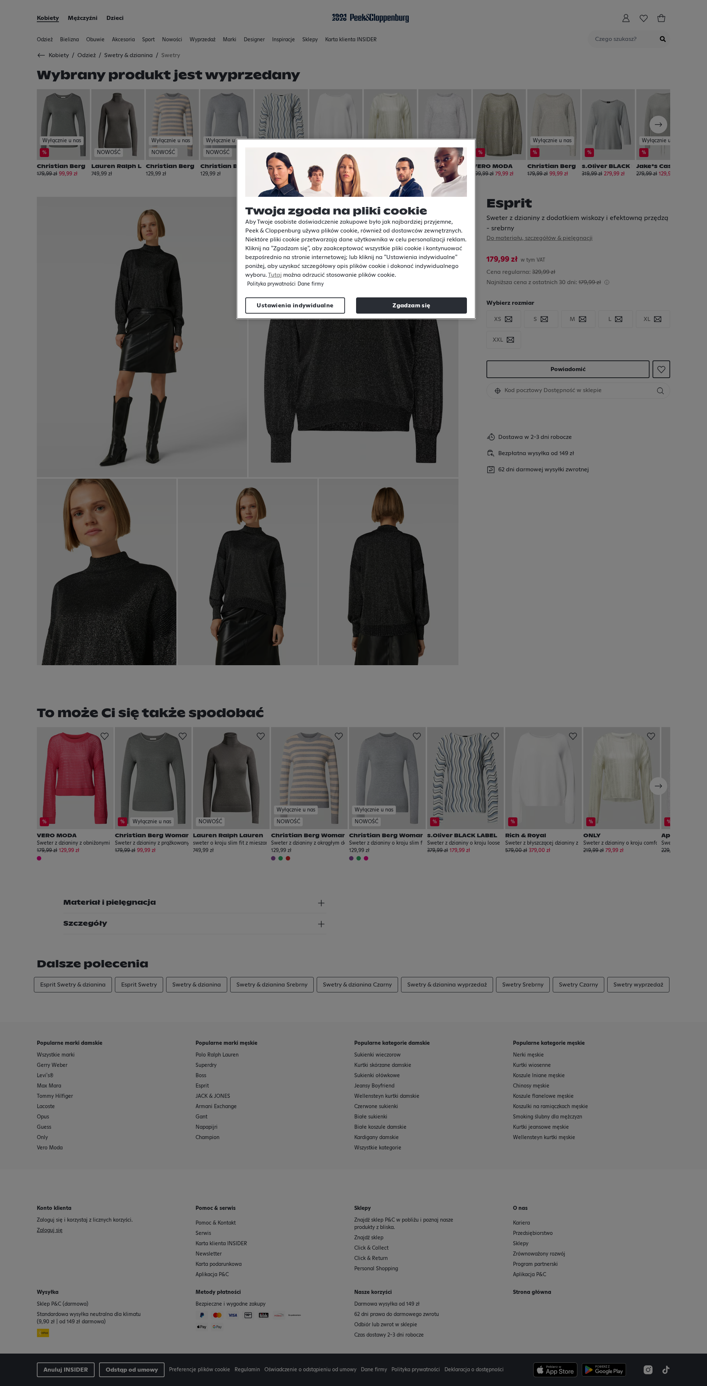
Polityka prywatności (271, 284)
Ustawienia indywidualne (295, 305)
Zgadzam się (411, 305)
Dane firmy (311, 284)
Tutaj (275, 275)
